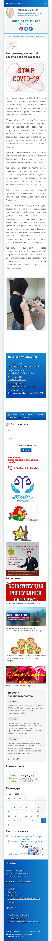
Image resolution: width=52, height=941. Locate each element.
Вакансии (12, 892)
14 (32, 811)
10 (9, 811)
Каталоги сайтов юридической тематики (24, 922)
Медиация (12, 902)
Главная (11, 888)
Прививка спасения (17, 379)
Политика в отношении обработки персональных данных (26, 415)
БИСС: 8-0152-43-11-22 (26, 21)
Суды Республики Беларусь (19, 915)
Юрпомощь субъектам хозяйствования (24, 898)
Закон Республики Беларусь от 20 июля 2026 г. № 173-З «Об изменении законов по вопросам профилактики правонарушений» (25, 709)
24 (9, 820)
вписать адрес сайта (26, 12)
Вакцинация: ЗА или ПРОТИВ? (22, 386)
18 (15, 816)
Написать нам (26, 24)
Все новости (14, 758)
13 (26, 811)
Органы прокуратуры (16, 918)
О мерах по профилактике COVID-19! (25, 393)
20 (26, 816)
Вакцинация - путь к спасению (22, 373)
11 (15, 811)
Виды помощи (14, 895)
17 (9, 816)
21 (32, 816)
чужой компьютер (27, 445)
